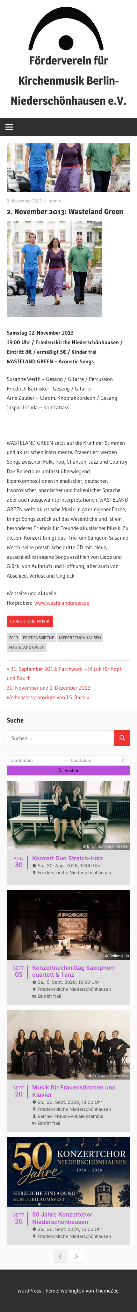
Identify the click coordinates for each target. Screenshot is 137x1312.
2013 (13, 637)
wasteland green (27, 647)
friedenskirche (38, 637)
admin (55, 201)
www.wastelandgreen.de (61, 602)
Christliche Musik (29, 621)
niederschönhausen (80, 637)
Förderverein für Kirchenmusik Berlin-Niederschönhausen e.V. (68, 80)
